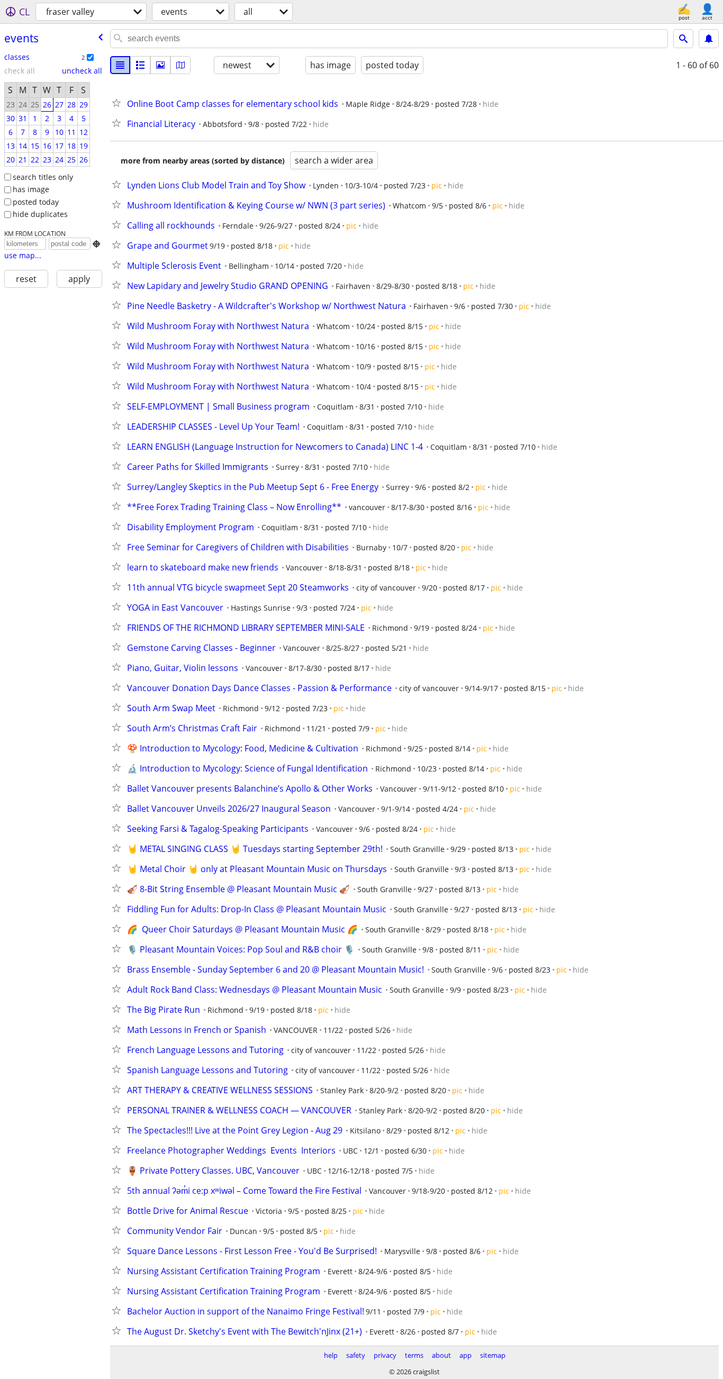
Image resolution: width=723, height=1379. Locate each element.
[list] (120, 65)
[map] (180, 65)
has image (31, 189)
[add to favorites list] (118, 102)
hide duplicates (40, 214)
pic (436, 185)
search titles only (43, 177)
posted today (36, 202)
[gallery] (160, 65)
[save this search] (709, 38)
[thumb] (140, 65)
